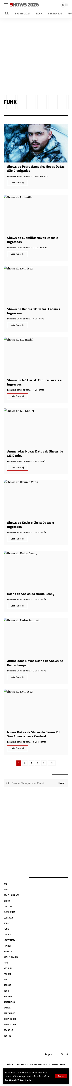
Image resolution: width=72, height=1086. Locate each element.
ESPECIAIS (8, 917)
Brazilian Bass (11, 895)
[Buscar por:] (32, 783)
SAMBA (7, 1007)
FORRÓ (7, 923)
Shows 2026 (24, 4)
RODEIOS (8, 996)
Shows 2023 (10, 1019)
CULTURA (8, 906)
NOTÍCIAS (8, 968)
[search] (55, 4)
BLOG (6, 889)
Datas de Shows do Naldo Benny (30, 594)
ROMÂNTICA (9, 1002)
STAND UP (8, 1030)
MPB (6, 962)
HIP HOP (7, 946)
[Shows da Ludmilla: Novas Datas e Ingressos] (36, 214)
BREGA (7, 901)
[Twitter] (62, 1054)
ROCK (6, 991)
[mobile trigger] (7, 5)
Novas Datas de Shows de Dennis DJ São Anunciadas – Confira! (33, 734)
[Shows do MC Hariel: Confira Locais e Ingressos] (36, 356)
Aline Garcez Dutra (20, 176)
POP (6, 979)
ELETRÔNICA (9, 912)
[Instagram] (67, 1054)
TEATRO (7, 1036)
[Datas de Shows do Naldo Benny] (36, 570)
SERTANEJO (9, 1013)
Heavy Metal (10, 940)
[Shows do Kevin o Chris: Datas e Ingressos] (36, 499)
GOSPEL (7, 934)
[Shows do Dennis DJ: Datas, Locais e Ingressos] (36, 285)
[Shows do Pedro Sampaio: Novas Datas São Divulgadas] (36, 143)
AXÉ (5, 884)
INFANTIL (8, 951)
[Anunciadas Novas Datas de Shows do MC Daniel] (36, 427)
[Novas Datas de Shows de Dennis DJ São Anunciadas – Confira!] (36, 708)
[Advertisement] (36, 56)
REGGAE (7, 985)
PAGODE (7, 974)
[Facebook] (58, 1054)
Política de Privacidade (18, 1080)
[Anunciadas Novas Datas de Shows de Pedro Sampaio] (36, 637)
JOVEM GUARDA (11, 957)
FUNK (6, 929)
